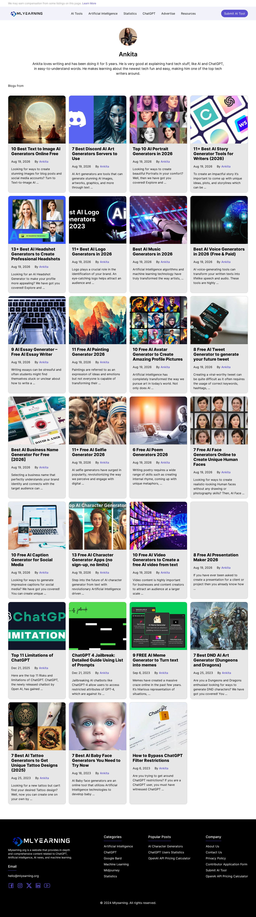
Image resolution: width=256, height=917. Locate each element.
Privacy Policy (216, 858)
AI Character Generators (165, 846)
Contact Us (214, 852)
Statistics (130, 13)
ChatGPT (149, 13)
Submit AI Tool (234, 13)
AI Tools (76, 13)
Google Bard (113, 858)
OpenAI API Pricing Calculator (169, 858)
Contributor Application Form (226, 864)
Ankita (43, 161)
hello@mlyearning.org (23, 876)
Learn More (89, 3)
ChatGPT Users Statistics (166, 852)
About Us (212, 846)
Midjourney (112, 870)
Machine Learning (116, 864)
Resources (188, 13)
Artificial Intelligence (103, 13)
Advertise (168, 13)
